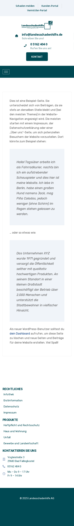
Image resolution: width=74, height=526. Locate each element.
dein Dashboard (20, 333)
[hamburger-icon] (6, 71)
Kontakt (37, 56)
